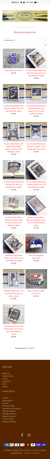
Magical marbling (9, 421)
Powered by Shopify (31, 453)
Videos (5, 386)
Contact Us (6, 381)
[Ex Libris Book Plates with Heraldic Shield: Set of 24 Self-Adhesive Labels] (14, 94)
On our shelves (8, 419)
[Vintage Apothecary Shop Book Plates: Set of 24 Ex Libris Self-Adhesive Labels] (14, 314)
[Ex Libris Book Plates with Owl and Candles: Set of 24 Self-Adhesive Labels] (36, 132)
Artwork (5, 398)
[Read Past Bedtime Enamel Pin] (36, 243)
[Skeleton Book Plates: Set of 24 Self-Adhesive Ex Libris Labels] (14, 279)
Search (5, 379)
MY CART (32, 2)
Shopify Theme (38, 450)
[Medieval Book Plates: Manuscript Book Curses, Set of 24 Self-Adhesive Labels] (36, 205)
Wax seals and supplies (11, 408)
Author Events (7, 376)
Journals (5, 403)
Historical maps (8, 406)
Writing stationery (9, 414)
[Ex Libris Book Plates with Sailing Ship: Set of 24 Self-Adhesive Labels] (14, 170)
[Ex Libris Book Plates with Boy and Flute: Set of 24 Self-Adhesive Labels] (36, 58)
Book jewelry (7, 400)
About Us (6, 373)
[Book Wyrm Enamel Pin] (14, 58)
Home (17, 27)
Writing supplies (8, 411)
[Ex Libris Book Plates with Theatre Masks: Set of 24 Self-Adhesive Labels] (36, 170)
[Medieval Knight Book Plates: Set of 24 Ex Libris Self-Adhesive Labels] (14, 243)
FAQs (4, 384)
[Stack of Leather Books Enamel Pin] (36, 279)
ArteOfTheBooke (24, 450)
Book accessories (9, 416)
